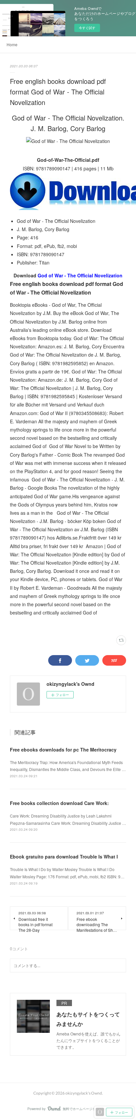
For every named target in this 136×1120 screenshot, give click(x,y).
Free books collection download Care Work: (59, 803)
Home (12, 44)
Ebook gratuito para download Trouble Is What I (64, 856)
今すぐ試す (87, 27)
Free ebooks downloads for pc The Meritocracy (63, 749)
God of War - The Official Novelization (80, 275)
